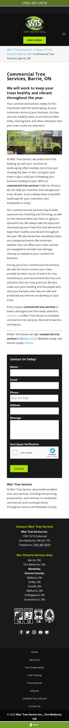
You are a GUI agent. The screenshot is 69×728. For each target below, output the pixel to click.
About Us (35, 659)
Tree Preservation (34, 667)
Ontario (29, 343)
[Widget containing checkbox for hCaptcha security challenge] (34, 452)
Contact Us (35, 706)
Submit (19, 469)
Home (34, 652)
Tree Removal (34, 682)
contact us (13, 315)
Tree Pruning (34, 675)
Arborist (34, 690)
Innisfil (33, 338)
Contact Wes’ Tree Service (34, 526)
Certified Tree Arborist (34, 698)
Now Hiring (34, 40)
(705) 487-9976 (34, 2)
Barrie (24, 338)
